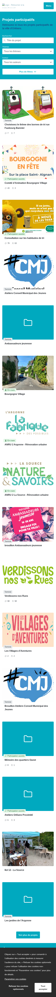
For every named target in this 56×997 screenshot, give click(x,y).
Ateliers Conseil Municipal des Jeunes (25, 293)
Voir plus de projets (28, 935)
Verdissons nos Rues (16, 596)
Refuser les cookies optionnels (18, 987)
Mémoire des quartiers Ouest (20, 760)
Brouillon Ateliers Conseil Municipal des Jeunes (26, 708)
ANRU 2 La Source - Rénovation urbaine (27, 495)
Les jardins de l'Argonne (18, 920)
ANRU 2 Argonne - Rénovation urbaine (26, 444)
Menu (48, 6)
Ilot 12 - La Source (14, 870)
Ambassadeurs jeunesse (18, 343)
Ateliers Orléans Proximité (19, 815)
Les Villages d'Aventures (18, 651)
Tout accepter (43, 987)
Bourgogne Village (15, 394)
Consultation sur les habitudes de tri (24, 238)
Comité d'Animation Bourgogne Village (26, 183)
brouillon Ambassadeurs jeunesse (23, 545)
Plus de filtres (26, 72)
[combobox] (4, 51)
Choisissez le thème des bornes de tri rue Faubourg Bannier (27, 126)
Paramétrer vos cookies (15, 979)
